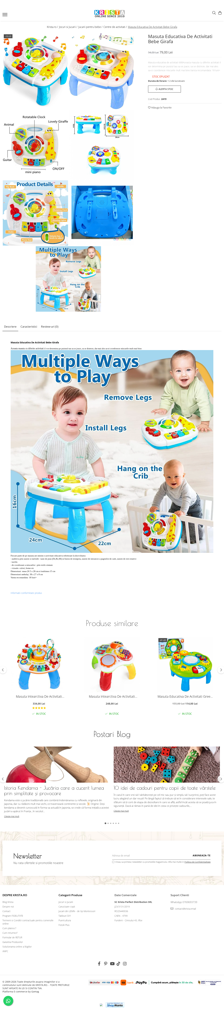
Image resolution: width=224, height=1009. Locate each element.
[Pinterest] (106, 964)
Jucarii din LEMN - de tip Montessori (77, 911)
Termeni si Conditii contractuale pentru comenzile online (27, 922)
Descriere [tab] (10, 326)
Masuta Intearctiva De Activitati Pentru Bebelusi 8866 (39, 696)
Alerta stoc (166, 89)
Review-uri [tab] (49, 326)
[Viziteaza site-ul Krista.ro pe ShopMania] (115, 1004)
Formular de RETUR (12, 937)
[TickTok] (118, 964)
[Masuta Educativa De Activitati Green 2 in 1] (185, 665)
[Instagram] (125, 964)
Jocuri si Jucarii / (68, 27)
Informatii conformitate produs (26, 593)
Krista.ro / (53, 27)
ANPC (5, 951)
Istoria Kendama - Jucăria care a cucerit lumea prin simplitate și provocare (54, 790)
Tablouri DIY (65, 915)
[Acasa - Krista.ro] (110, 13)
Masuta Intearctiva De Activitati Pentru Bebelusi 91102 (112, 696)
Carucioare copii (67, 906)
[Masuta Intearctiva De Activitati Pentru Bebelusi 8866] (39, 665)
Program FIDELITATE (12, 915)
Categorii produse (70, 895)
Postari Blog (112, 734)
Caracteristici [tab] (28, 326)
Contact (6, 911)
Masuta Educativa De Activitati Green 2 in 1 (185, 696)
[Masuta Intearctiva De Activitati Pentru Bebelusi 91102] (112, 665)
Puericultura (65, 920)
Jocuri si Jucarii (66, 902)
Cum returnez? (10, 932)
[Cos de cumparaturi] (220, 13)
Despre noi (8, 906)
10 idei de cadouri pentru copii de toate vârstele (165, 788)
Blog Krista (7, 902)
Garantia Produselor (12, 942)
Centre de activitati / (115, 27)
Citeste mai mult (11, 816)
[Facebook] (99, 964)
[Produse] (5, 15)
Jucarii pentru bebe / (90, 27)
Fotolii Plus (64, 924)
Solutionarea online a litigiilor (17, 946)
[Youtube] (112, 964)
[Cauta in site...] (214, 13)
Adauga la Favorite (161, 107)
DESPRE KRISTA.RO (14, 895)
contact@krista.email (185, 908)
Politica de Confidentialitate (197, 861)
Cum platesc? (9, 928)
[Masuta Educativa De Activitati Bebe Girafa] (35, 71)
